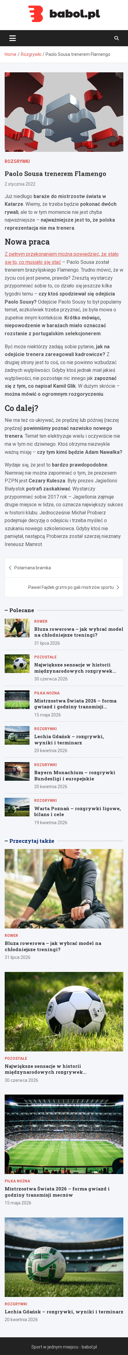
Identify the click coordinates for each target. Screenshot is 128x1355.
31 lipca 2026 (47, 643)
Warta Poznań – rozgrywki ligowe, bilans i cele (77, 811)
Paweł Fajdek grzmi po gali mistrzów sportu (71, 587)
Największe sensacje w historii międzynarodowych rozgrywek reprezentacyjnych (73, 671)
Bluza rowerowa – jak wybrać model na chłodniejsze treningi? (78, 632)
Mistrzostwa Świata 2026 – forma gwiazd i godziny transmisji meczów (75, 707)
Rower (41, 621)
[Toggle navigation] (13, 38)
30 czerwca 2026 (51, 678)
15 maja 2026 (47, 714)
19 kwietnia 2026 (50, 822)
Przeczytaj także (31, 840)
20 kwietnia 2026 (50, 750)
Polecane (21, 610)
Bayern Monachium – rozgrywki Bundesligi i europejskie (74, 775)
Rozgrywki (17, 161)
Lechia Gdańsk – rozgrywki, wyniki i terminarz (69, 739)
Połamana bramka (32, 567)
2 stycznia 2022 (20, 184)
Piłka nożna (47, 693)
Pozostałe (45, 657)
